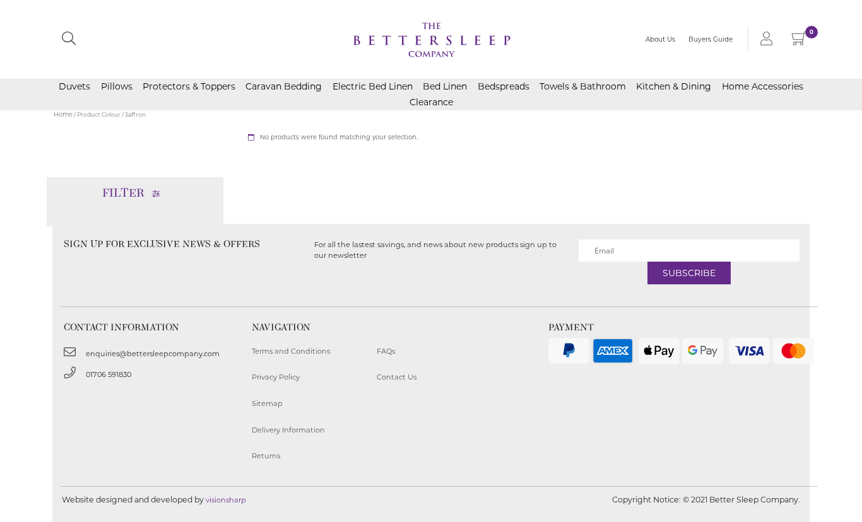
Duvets (74, 86)
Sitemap (267, 403)
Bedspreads (503, 86)
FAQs (386, 351)
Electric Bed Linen (373, 86)
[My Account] (764, 39)
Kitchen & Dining (673, 86)
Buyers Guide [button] (710, 39)
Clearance (431, 102)
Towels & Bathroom (583, 86)
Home (63, 114)
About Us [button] (660, 39)
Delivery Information (288, 430)
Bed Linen (445, 86)
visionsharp (226, 500)
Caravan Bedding (283, 86)
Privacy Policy (276, 377)
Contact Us (396, 377)
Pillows (117, 86)
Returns (266, 455)
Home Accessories (762, 86)
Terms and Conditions (291, 351)
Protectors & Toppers (189, 86)
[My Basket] (799, 41)
